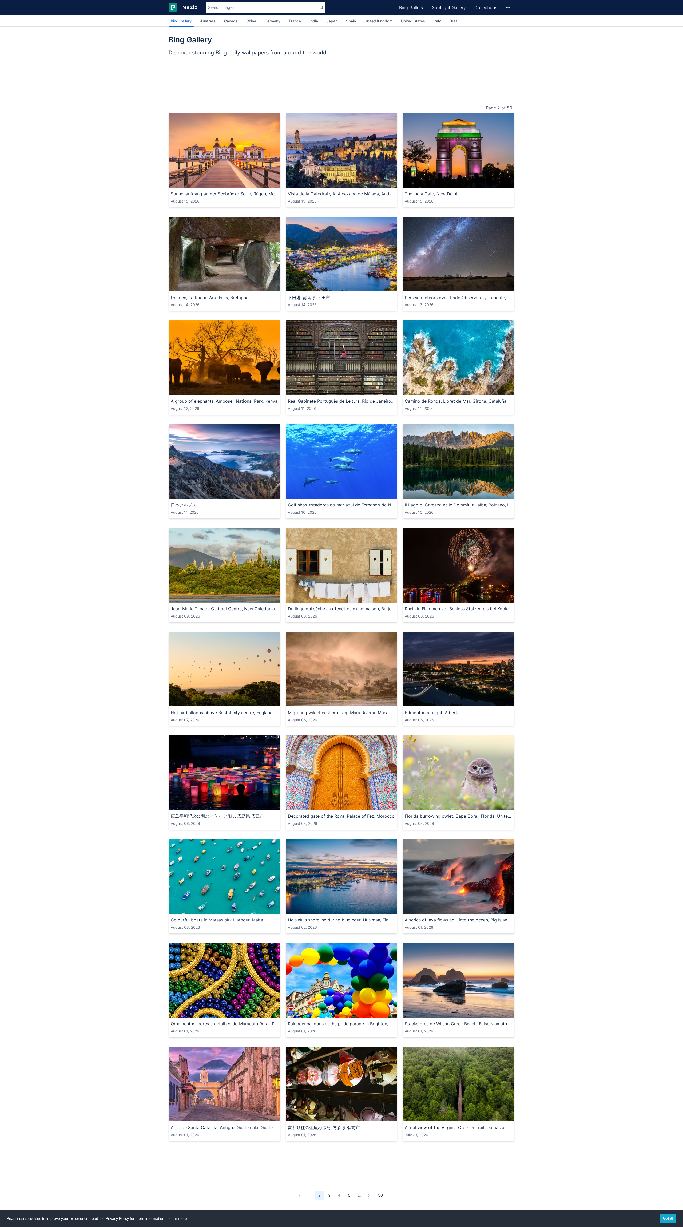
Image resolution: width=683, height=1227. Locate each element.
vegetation (452, 1116)
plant (481, 805)
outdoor (179, 182)
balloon (231, 701)
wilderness (490, 494)
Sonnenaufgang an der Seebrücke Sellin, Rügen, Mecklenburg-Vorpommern (224, 193)
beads (177, 1012)
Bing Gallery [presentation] (181, 21)
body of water (471, 390)
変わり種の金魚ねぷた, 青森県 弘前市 (324, 1127)
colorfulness (206, 1012)
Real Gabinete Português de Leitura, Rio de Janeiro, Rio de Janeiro (341, 401)
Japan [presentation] (332, 21)
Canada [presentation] (231, 21)
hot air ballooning (264, 701)
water (229, 182)
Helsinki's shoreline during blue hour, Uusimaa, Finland (341, 920)
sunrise (215, 182)
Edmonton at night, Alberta (432, 712)
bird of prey (448, 805)
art (317, 805)
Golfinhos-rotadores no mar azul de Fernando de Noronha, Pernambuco (341, 505)
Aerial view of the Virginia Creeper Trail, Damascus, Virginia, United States (458, 1127)
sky (191, 182)
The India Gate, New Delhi (431, 193)
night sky (439, 286)
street (252, 1116)
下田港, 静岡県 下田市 (309, 297)
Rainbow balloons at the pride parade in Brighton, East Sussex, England (341, 1023)
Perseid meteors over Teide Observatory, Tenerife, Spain (458, 297)
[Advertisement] (341, 81)
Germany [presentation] (272, 21)
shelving (318, 390)
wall (324, 597)
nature (412, 390)
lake (364, 909)
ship (176, 909)
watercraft (207, 909)
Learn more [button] (177, 1218)
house (363, 182)
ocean (485, 1012)
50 (380, 1195)
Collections (485, 7)
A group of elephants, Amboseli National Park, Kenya (224, 401)
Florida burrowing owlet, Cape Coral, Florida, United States (458, 816)
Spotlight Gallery (449, 7)
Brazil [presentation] (454, 21)
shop (341, 1116)
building (421, 182)
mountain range (259, 494)
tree (318, 182)
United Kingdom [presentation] (378, 21)
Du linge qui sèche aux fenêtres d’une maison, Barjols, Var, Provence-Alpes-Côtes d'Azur (341, 608)
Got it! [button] (668, 1218)
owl (422, 805)
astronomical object (468, 286)
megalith (195, 286)
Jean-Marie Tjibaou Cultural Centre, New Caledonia (223, 608)
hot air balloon (210, 701)
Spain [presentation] (351, 21)
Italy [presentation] (437, 21)
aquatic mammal (363, 494)
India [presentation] (313, 21)
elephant (226, 390)
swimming (389, 494)
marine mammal (333, 494)
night (462, 182)
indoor (352, 390)
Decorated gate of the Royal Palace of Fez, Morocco (341, 816)
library (366, 390)
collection (326, 1116)
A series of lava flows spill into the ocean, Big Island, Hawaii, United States (458, 920)
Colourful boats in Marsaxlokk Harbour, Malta (217, 920)
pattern (226, 1012)
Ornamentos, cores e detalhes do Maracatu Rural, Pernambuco (224, 1023)
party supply (323, 1012)
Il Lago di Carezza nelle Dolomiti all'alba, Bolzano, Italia (458, 505)
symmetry (331, 805)
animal (194, 390)
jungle (470, 1116)
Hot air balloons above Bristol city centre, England (222, 712)
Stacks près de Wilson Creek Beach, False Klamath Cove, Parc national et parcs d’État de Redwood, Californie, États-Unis (458, 1023)
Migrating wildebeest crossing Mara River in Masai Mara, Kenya (341, 712)
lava (474, 909)
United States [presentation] (413, 21)
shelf (304, 390)
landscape (346, 182)
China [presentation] (251, 21)
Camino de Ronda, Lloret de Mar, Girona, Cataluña (455, 401)
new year (439, 597)
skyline (465, 701)
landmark (477, 182)
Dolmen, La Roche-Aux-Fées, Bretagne (209, 297)
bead (189, 1012)
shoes (353, 1116)
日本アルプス (183, 505)
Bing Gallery (411, 7)
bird (431, 805)
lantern (309, 1116)
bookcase (336, 390)
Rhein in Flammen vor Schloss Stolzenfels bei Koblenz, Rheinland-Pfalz (458, 608)
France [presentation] (295, 21)
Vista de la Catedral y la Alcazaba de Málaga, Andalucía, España (341, 193)
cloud (202, 182)
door (309, 805)
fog (355, 701)
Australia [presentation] (208, 21)
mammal (179, 390)
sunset (243, 182)
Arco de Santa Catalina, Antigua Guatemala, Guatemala (224, 1127)
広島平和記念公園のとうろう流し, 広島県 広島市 (217, 816)
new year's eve (463, 597)
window (296, 597)
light (176, 805)
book (293, 390)
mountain (345, 286)
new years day (492, 597)
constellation (499, 286)
